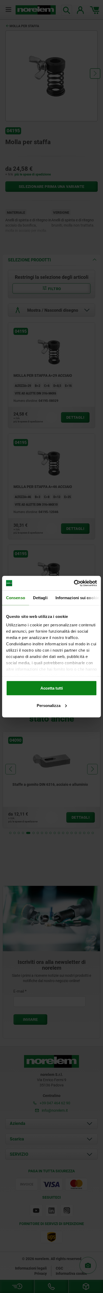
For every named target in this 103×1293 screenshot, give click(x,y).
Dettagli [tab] (40, 598)
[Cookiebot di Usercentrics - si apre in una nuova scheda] (74, 583)
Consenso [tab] (15, 598)
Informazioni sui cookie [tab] (77, 598)
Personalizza (48, 705)
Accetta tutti (51, 688)
